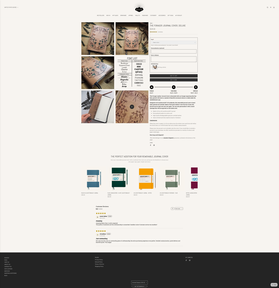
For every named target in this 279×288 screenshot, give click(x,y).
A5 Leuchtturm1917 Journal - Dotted (143, 193)
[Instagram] (189, 260)
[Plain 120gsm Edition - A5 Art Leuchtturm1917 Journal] (120, 178)
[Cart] (274, 7)
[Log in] (270, 7)
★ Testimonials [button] (139, 286)
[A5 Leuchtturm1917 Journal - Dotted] (146, 178)
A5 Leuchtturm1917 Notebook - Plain (168, 193)
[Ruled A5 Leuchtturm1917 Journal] (93, 178)
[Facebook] (186, 260)
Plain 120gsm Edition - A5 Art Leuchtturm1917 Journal (119, 194)
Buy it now (173, 80)
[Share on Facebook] (150, 145)
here (158, 132)
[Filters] (172, 208)
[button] (84, 182)
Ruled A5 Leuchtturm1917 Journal (89, 193)
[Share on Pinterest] (154, 145)
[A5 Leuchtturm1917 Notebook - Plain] (172, 178)
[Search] (267, 7)
